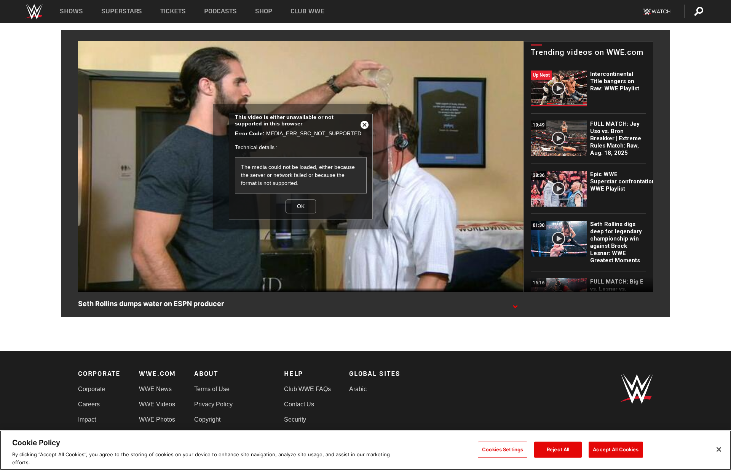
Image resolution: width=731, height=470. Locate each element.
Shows (71, 11)
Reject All (558, 449)
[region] (365, 450)
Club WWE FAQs (307, 389)
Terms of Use (212, 389)
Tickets (173, 11)
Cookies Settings (502, 449)
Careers (89, 404)
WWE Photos (157, 419)
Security (295, 419)
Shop (263, 11)
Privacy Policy (213, 404)
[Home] (34, 11)
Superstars (121, 11)
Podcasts (220, 11)
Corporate (91, 389)
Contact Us (299, 404)
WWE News (155, 389)
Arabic (358, 389)
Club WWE (307, 11)
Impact (87, 419)
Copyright (207, 419)
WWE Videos (157, 404)
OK (301, 206)
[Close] (718, 449)
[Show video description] (515, 304)
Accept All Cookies (615, 449)
